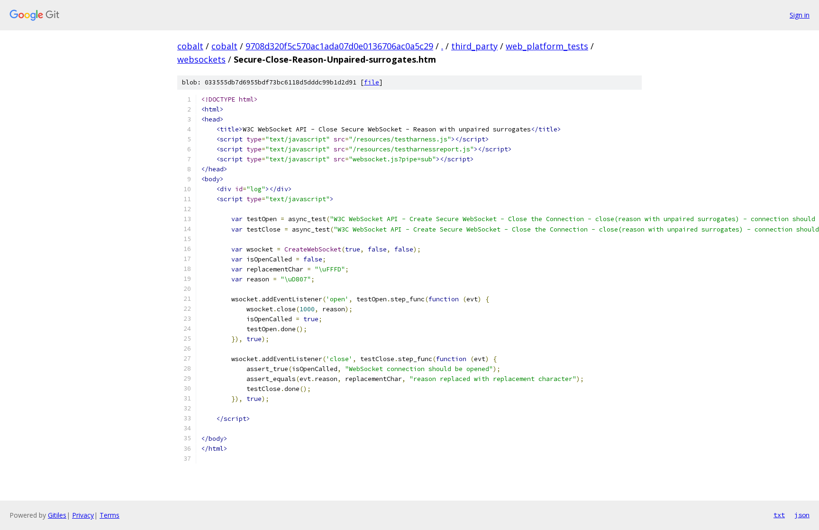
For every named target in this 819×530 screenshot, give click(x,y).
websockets (201, 59)
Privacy (83, 515)
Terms (109, 515)
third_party (474, 46)
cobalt (190, 46)
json (802, 515)
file (371, 82)
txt (779, 515)
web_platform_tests (547, 46)
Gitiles (57, 515)
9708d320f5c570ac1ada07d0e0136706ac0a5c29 (339, 46)
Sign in (800, 14)
